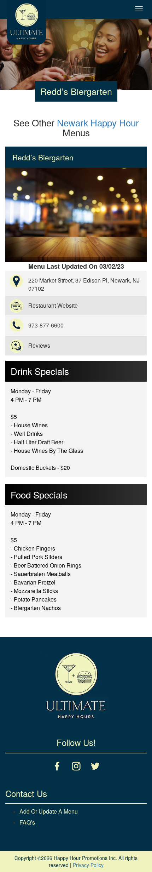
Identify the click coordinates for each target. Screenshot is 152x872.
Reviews (39, 345)
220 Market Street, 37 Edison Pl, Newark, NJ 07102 (84, 284)
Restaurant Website (53, 305)
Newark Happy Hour (98, 122)
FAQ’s (27, 822)
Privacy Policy (88, 864)
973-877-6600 (46, 325)
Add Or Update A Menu (48, 811)
